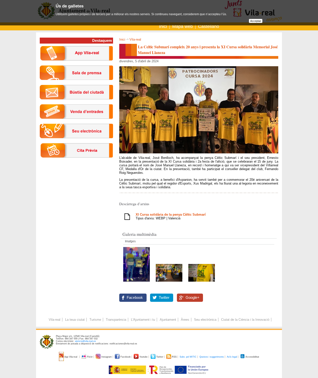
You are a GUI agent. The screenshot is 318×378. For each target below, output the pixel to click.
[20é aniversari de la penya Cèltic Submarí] (169, 283)
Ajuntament (168, 319)
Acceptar (255, 20)
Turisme (95, 319)
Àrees (185, 319)
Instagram (107, 357)
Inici (163, 26)
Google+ (192, 298)
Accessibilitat (252, 357)
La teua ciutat (75, 319)
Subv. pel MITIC (188, 357)
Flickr (89, 357)
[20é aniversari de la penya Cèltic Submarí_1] (137, 283)
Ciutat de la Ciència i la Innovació (245, 319)
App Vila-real (71, 357)
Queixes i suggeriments (211, 357)
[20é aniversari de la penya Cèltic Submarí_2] (201, 283)
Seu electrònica (205, 319)
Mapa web (182, 26)
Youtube (143, 357)
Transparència (116, 319)
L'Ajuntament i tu (143, 319)
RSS (174, 357)
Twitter (164, 298)
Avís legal (232, 357)
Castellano (208, 26)
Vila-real (135, 39)
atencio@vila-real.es (85, 341)
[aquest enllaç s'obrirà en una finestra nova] (76, 142)
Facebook (135, 298)
